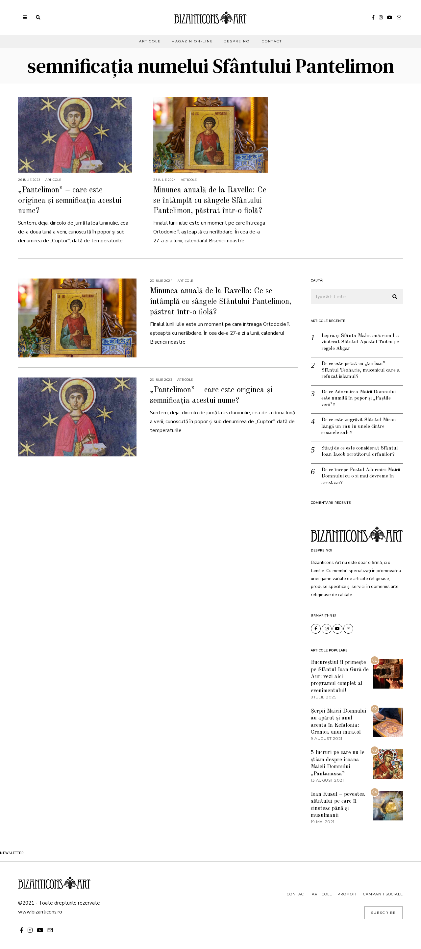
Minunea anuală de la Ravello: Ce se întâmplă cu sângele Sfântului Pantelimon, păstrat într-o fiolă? (209, 200)
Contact (272, 41)
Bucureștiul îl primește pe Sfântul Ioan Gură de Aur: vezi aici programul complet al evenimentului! (340, 677)
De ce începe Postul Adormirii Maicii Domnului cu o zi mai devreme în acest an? (360, 476)
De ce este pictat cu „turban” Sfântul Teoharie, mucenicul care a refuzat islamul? (360, 370)
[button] (395, 297)
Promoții (347, 894)
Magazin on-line (192, 41)
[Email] (399, 17)
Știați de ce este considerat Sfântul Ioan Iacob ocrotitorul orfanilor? (359, 451)
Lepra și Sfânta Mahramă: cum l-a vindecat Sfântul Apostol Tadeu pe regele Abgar (360, 342)
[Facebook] (373, 17)
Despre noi (237, 41)
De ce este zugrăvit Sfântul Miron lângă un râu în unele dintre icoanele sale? (358, 426)
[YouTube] (389, 17)
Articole (150, 41)
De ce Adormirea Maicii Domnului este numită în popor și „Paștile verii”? (358, 398)
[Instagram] (380, 17)
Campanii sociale (383, 894)
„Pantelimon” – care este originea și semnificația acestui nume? (69, 200)
